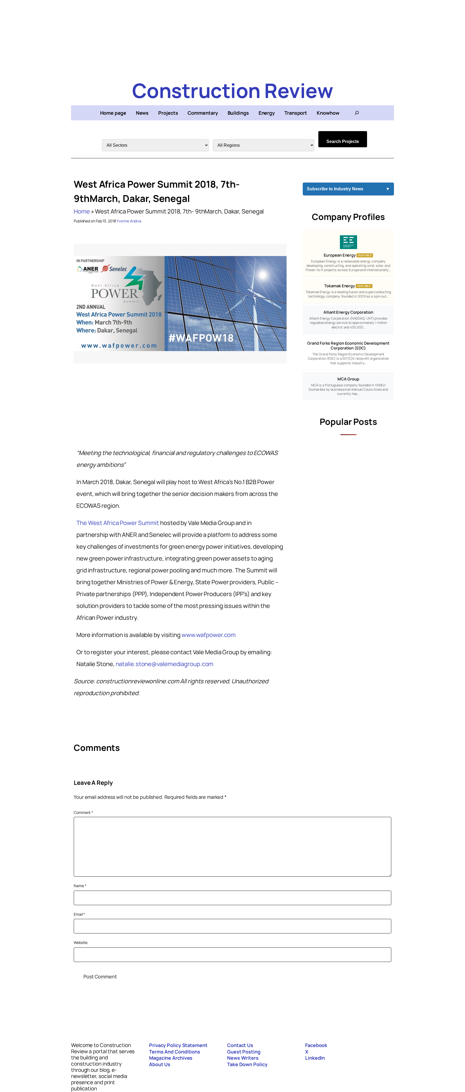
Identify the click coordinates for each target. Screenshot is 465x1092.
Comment (83, 812)
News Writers (243, 1058)
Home (82, 211)
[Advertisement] (232, 37)
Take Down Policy (247, 1064)
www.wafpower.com (209, 635)
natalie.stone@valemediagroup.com (165, 664)
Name (80, 885)
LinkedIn (315, 1058)
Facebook (316, 1045)
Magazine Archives (170, 1058)
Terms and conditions (174, 1051)
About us (159, 1064)
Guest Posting (243, 1051)
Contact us (240, 1045)
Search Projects (342, 141)
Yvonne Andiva (129, 220)
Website (80, 942)
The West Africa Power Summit (117, 523)
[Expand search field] (357, 112)
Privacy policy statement (178, 1045)
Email (79, 914)
